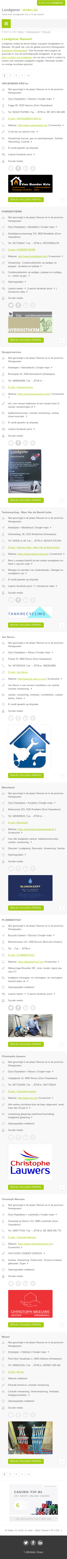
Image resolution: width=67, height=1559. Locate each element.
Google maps (46, 99)
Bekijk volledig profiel (26, 199)
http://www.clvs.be (27, 1098)
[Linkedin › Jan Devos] (25, 718)
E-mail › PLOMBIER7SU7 (21, 955)
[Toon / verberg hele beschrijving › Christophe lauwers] (36, 1106)
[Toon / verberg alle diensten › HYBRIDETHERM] (36, 274)
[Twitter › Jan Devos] (11, 718)
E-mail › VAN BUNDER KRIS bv (24, 118)
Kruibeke (32, 803)
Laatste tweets (17, 288)
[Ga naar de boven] (62, 199)
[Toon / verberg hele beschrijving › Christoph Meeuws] (36, 1253)
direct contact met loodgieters (17, 57)
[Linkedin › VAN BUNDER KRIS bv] (25, 168)
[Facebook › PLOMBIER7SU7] (18, 1008)
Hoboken (26, 1352)
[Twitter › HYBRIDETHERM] (11, 305)
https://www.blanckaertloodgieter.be (36, 829)
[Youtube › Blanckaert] (33, 868)
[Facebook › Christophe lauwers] (18, 1137)
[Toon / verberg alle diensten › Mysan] (36, 1393)
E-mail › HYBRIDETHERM (21, 249)
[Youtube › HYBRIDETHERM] (33, 305)
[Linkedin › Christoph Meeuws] (25, 1283)
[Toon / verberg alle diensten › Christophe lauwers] (36, 1115)
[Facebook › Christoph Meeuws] (18, 1283)
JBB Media (30, 1552)
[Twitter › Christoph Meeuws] (11, 1283)
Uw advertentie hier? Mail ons (33, 1519)
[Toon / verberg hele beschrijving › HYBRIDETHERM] (36, 264)
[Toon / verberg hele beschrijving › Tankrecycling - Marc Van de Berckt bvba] (36, 562)
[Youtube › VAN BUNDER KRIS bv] (33, 168)
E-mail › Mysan (16, 1372)
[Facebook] (33, 1543)
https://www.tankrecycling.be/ (33, 554)
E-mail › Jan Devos (18, 672)
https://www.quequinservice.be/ (34, 394)
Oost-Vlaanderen (16, 99)
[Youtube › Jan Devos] (33, 718)
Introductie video (18, 292)
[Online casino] (33, 1486)
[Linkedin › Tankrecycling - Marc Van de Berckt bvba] (25, 600)
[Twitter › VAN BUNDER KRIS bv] (11, 168)
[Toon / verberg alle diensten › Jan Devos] (36, 696)
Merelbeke (33, 227)
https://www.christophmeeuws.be (35, 1244)
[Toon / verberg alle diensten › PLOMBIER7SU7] (36, 979)
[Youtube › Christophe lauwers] (33, 1137)
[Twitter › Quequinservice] (11, 443)
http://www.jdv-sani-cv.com (32, 679)
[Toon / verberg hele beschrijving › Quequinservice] (36, 405)
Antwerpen (13, 367)
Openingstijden (17, 281)
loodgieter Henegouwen (14, 50)
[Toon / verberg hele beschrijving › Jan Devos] (36, 687)
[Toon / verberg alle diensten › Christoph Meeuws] (36, 1261)
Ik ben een (51, 3)
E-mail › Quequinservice (20, 387)
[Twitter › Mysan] (11, 1415)
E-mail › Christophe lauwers (22, 1091)
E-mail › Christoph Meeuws (22, 1237)
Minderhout (27, 527)
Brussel (32, 935)
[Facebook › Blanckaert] (18, 868)
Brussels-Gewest (17, 935)
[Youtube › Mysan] (33, 1415)
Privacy (40, 1552)
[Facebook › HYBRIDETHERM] (18, 305)
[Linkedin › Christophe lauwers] (25, 1137)
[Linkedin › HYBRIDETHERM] (25, 305)
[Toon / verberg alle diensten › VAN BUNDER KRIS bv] (36, 140)
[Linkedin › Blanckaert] (25, 868)
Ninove (31, 1071)
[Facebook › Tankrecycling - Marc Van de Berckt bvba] (18, 600)
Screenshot (56, 125)
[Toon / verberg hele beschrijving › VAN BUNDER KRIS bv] (36, 132)
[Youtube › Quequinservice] (33, 443)
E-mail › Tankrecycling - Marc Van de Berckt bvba (33, 547)
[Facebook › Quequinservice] (18, 443)
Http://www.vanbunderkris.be (32, 125)
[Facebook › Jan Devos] (18, 718)
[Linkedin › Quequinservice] (25, 443)
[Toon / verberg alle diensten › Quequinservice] (36, 414)
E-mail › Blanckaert (18, 822)
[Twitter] (26, 1543)
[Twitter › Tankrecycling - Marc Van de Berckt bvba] (11, 600)
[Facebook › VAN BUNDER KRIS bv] (18, 168)
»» (28, 75)
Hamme (32, 99)
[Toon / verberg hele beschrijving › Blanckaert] (36, 840)
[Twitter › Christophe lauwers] (11, 1137)
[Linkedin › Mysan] (25, 1415)
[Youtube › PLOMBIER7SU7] (33, 1008)
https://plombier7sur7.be (30, 961)
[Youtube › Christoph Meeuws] (33, 1283)
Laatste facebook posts (21, 154)
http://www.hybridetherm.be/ (32, 256)
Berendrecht (28, 367)
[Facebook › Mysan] (18, 1415)
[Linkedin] (40, 1543)
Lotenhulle (33, 1214)
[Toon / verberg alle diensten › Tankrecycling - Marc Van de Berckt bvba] (36, 571)
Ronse (31, 652)
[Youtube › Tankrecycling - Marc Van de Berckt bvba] (33, 600)
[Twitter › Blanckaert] (11, 868)
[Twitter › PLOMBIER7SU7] (11, 1008)
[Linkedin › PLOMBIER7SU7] (25, 1008)
